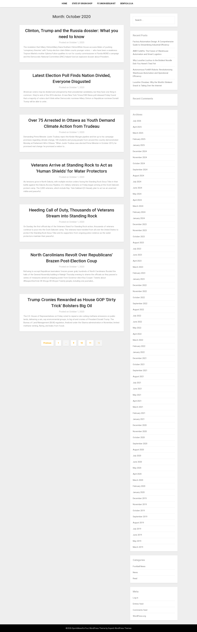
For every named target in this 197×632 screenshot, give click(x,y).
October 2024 (139, 163)
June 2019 (137, 535)
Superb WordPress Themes (119, 628)
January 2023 (139, 279)
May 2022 (137, 328)
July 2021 (137, 382)
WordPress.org (139, 616)
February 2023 (139, 273)
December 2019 (140, 498)
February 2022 (139, 346)
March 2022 (138, 340)
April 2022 (137, 334)
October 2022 (139, 297)
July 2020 (137, 455)
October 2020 (139, 437)
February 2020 (139, 486)
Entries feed (138, 604)
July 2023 (137, 249)
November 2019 (140, 504)
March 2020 (138, 480)
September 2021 (140, 370)
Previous (47, 343)
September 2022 (140, 303)
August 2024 (138, 175)
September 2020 (140, 443)
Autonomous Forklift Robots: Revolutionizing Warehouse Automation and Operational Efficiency (152, 72)
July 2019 (137, 529)
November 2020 (140, 431)
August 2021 (138, 376)
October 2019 (139, 510)
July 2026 (137, 121)
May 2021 (137, 395)
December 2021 (140, 358)
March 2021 (138, 407)
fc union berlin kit (106, 3)
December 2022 (140, 285)
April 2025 (137, 127)
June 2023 (137, 255)
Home (64, 3)
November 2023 (140, 230)
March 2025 (138, 133)
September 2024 (140, 169)
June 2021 (137, 389)
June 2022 (137, 322)
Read (135, 578)
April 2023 (137, 261)
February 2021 (139, 413)
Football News (139, 566)
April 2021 (137, 401)
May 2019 (137, 541)
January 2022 (139, 352)
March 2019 (138, 547)
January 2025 (139, 145)
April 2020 (137, 474)
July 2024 (137, 181)
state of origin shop (82, 3)
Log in (135, 598)
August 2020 (138, 449)
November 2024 (140, 157)
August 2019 (138, 522)
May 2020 (137, 468)
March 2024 (138, 206)
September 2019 (140, 516)
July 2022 (137, 316)
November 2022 (140, 291)
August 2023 (138, 242)
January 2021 (139, 419)
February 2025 (139, 139)
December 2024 (140, 151)
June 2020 (137, 462)
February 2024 (139, 212)
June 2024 (137, 188)
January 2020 (139, 492)
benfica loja (126, 3)
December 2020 (140, 425)
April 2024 (137, 200)
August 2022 (138, 309)
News (135, 572)
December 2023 (140, 224)
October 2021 (139, 364)
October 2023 (139, 236)
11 (90, 343)
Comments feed (140, 610)
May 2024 (137, 194)
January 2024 (139, 218)
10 (82, 343)
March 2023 (138, 267)
